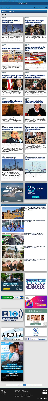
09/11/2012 (4, 98)
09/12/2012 (27, 17)
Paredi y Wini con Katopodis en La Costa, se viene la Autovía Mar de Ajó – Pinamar (34, 259)
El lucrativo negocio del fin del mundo (11, 48)
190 (33, 385)
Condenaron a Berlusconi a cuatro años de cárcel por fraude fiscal (12, 128)
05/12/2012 (4, 44)
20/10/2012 (27, 155)
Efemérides (9, 1)
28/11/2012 (4, 72)
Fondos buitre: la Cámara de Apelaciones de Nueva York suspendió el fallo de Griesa (12, 76)
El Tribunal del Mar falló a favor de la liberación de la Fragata (10, 21)
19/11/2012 (27, 72)
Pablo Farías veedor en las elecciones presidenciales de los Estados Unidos (34, 101)
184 (15, 385)
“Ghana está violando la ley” (9, 158)
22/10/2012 (4, 155)
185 (18, 385)
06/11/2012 (27, 98)
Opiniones (5, 1)
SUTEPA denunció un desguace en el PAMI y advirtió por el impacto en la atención (34, 247)
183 (11, 385)
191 (36, 385)
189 (30, 385)
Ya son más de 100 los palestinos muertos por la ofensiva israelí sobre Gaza (35, 76)
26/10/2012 (4, 125)
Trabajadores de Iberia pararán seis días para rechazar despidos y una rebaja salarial (35, 48)
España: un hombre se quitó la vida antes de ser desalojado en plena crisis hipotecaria (35, 129)
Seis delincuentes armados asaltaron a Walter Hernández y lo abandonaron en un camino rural (34, 234)
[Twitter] (46, 393)
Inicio (2, 1)
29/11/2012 (27, 44)
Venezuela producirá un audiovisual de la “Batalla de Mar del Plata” (12, 101)
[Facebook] (43, 393)
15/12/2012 (4, 17)
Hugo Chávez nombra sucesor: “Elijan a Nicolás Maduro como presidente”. (34, 21)
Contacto (18, 1)
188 (27, 385)
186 (21, 385)
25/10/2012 (27, 125)
